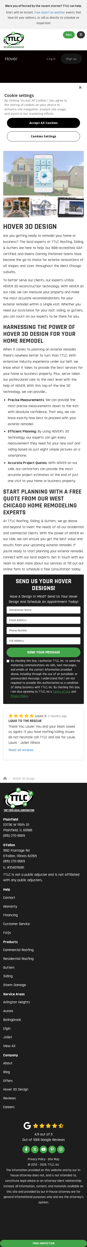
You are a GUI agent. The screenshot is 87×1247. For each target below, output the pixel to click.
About (7, 1063)
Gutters (9, 967)
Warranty (10, 906)
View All (9, 1046)
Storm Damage (14, 984)
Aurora (8, 1011)
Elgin (7, 1028)
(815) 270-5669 (17, 827)
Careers (9, 1107)
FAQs (7, 932)
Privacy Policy (19, 696)
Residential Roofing (18, 958)
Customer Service (16, 923)
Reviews (9, 1098)
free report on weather (49, 12)
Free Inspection (43, 1243)
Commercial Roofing (18, 949)
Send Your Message (43, 652)
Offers (8, 1080)
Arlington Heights (16, 1002)
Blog (6, 1072)
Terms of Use (62, 692)
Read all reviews (21, 750)
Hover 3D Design (15, 1089)
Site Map (53, 1159)
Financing (10, 915)
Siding (8, 976)
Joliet (7, 1037)
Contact (9, 897)
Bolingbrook (12, 1019)
